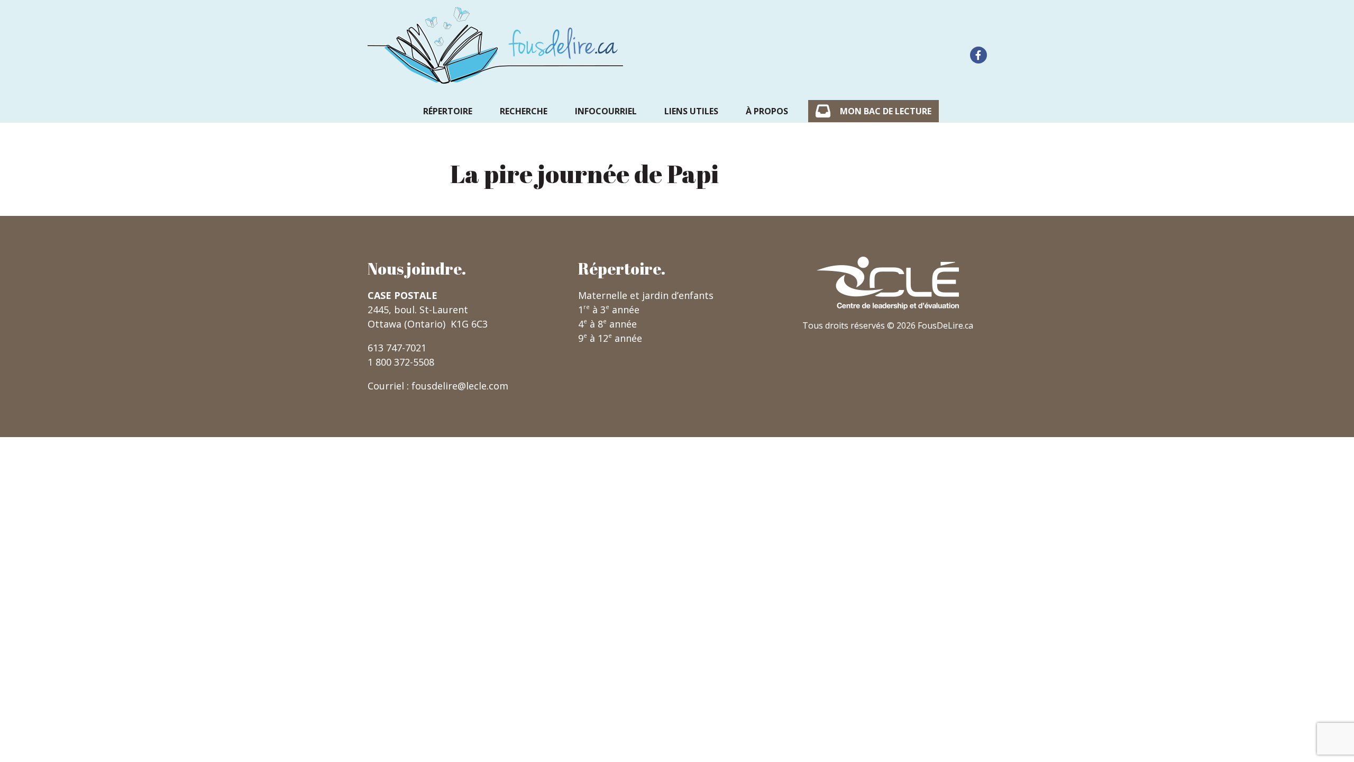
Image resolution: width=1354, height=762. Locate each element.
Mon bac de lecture (885, 111)
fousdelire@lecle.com (459, 385)
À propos (767, 111)
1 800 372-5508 (401, 362)
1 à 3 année (608, 309)
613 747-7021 (397, 347)
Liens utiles (691, 111)
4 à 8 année (607, 324)
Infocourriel (606, 111)
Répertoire (447, 111)
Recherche (523, 111)
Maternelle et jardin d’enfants (645, 295)
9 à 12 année (610, 338)
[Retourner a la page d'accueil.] (496, 45)
